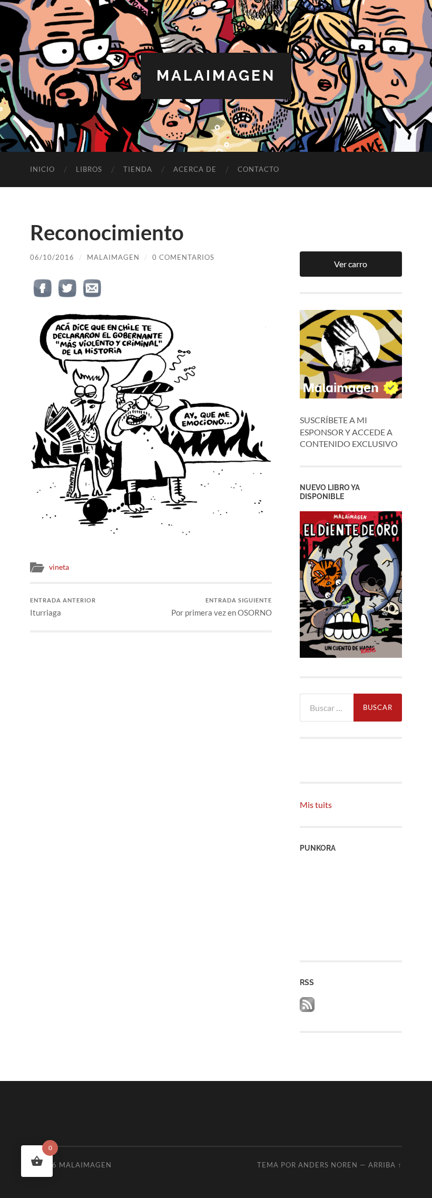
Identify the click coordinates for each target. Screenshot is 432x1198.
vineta (59, 567)
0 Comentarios (183, 257)
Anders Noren (328, 1165)
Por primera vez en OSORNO (221, 607)
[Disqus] (150, 764)
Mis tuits (316, 805)
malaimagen (216, 75)
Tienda (137, 169)
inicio (42, 169)
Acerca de (195, 169)
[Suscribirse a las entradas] (307, 1009)
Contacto (258, 169)
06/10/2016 (52, 257)
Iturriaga (63, 607)
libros (89, 169)
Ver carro (350, 264)
